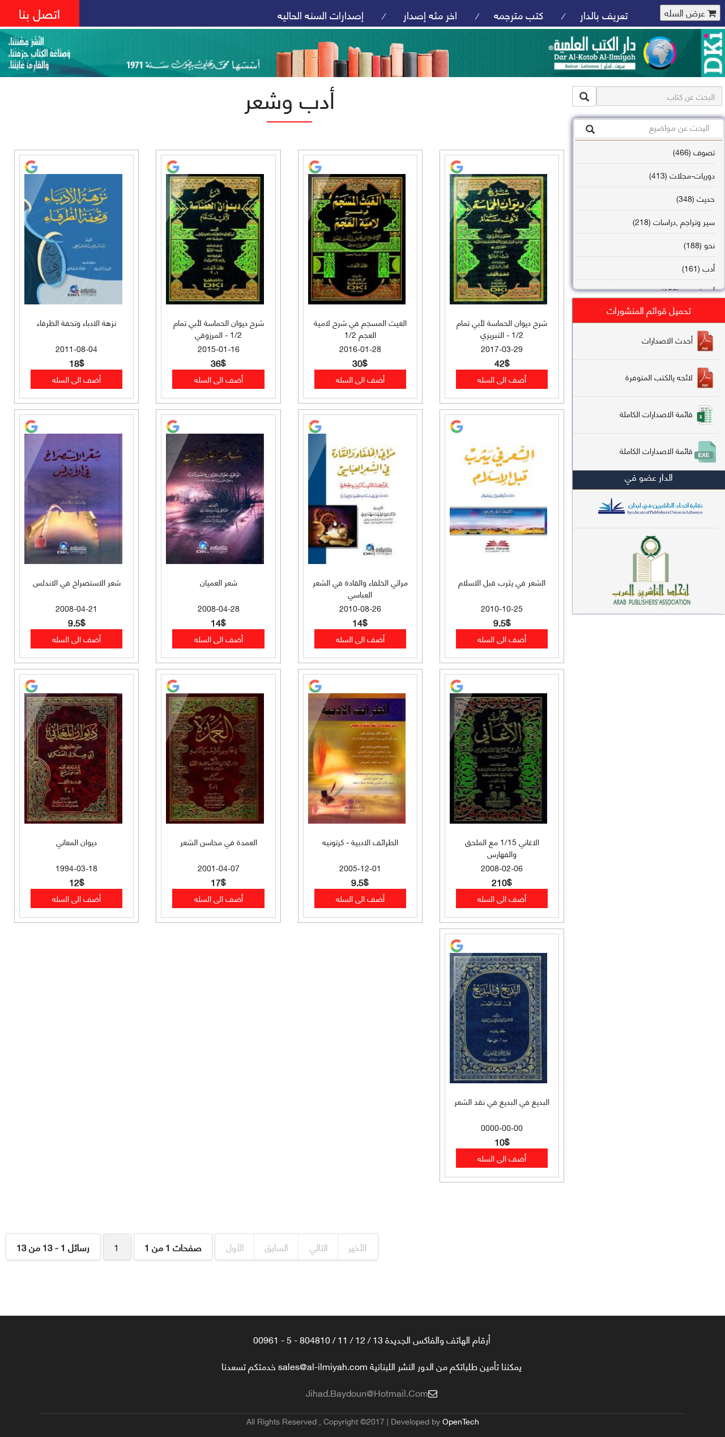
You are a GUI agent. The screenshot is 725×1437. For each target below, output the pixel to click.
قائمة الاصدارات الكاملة (656, 413)
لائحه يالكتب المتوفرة (659, 376)
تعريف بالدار (604, 14)
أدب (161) (698, 267)
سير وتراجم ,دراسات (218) (674, 221)
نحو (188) (699, 244)
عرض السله (685, 13)
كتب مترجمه (518, 14)
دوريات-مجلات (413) (682, 175)
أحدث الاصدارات (667, 339)
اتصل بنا (39, 12)
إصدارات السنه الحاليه (321, 14)
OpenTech (460, 1420)
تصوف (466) (694, 151)
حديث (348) (695, 198)
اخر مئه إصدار (428, 14)
